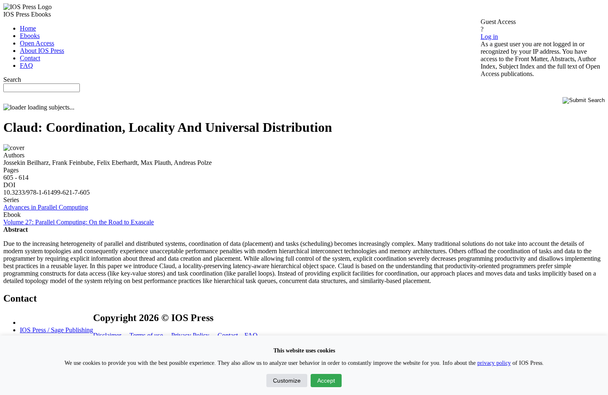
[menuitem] (28, 28)
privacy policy (494, 363)
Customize (287, 380)
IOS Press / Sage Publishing (56, 329)
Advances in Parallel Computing (45, 207)
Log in (489, 36)
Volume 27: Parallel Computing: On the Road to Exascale (78, 222)
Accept (326, 380)
